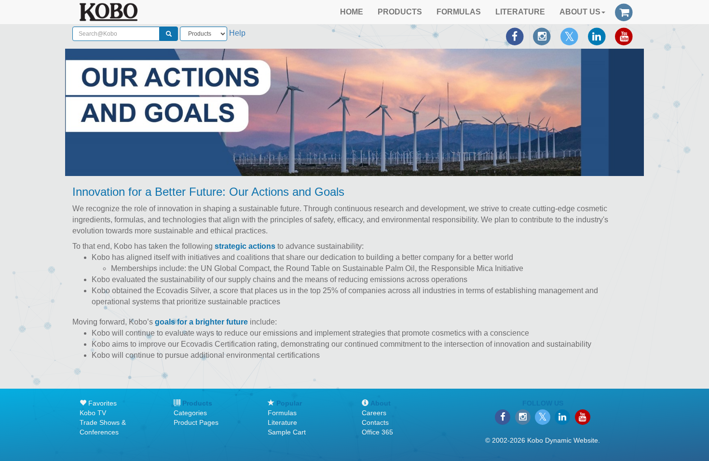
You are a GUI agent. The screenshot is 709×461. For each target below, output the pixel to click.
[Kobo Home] (108, 12)
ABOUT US (579, 12)
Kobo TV (93, 413)
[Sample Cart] (624, 11)
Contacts (375, 422)
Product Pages (196, 422)
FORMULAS (458, 12)
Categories (190, 413)
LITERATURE (520, 12)
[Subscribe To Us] (624, 36)
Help (237, 33)
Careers (374, 413)
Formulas (282, 413)
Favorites (101, 403)
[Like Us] (514, 36)
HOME (351, 12)
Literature (282, 422)
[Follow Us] (542, 36)
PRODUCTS (400, 12)
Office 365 (377, 432)
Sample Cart (287, 432)
